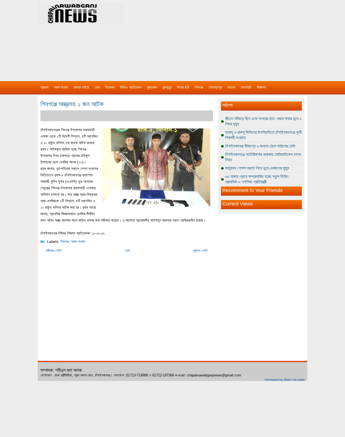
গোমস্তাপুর (215, 87)
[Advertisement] (229, 37)
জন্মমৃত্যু (167, 87)
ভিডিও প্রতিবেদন (131, 87)
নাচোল (231, 87)
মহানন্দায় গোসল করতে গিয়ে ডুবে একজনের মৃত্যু (257, 168)
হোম (127, 251)
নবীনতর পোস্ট (53, 251)
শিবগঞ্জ (199, 87)
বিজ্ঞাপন (261, 87)
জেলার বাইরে (81, 87)
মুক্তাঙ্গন (152, 87)
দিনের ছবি (183, 87)
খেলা (97, 87)
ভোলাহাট (246, 87)
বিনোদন (110, 87)
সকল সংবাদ (61, 87)
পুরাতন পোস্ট (200, 251)
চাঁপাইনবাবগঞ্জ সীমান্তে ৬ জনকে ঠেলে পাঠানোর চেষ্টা (260, 146)
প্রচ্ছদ (44, 87)
